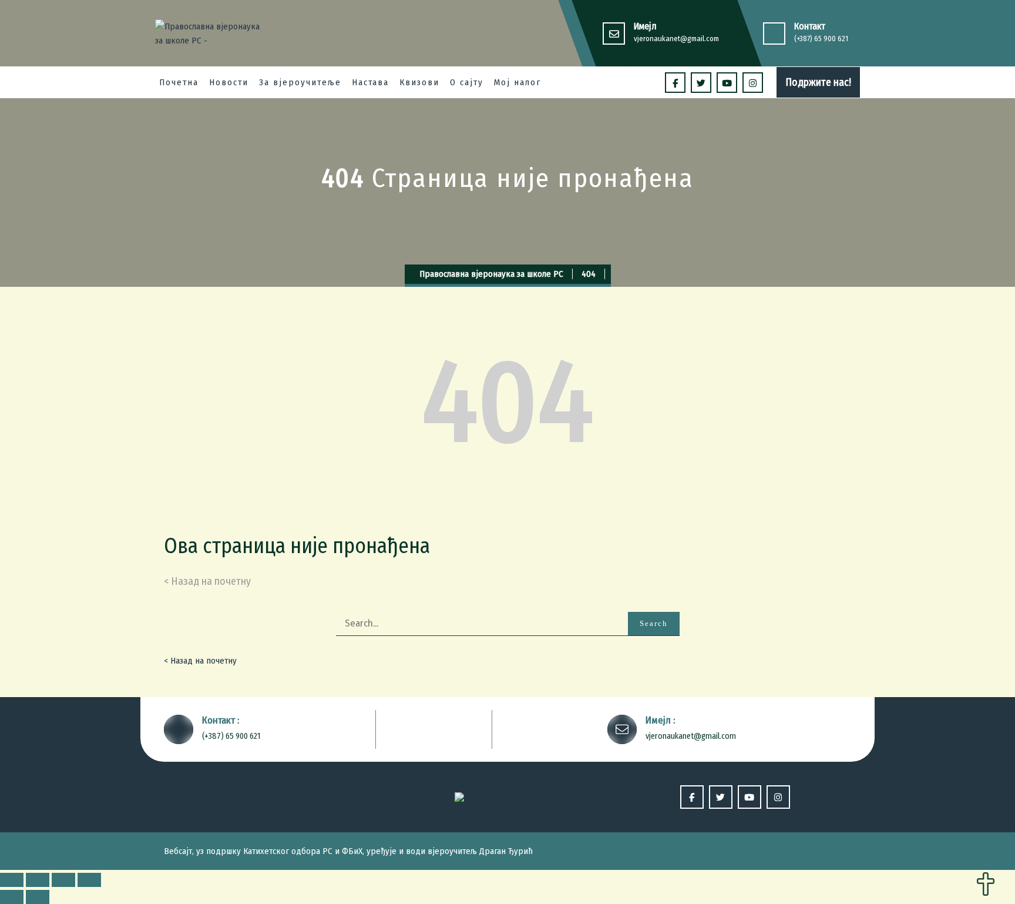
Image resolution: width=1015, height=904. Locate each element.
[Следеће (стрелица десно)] (37, 897)
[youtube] (727, 82)
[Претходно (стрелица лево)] (11, 897)
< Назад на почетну (200, 660)
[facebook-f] (675, 82)
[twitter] (701, 82)
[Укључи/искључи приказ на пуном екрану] (63, 880)
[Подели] (37, 880)
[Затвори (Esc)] (11, 880)
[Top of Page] (985, 885)
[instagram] (752, 82)
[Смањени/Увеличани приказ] (89, 880)
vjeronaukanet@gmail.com (676, 38)
